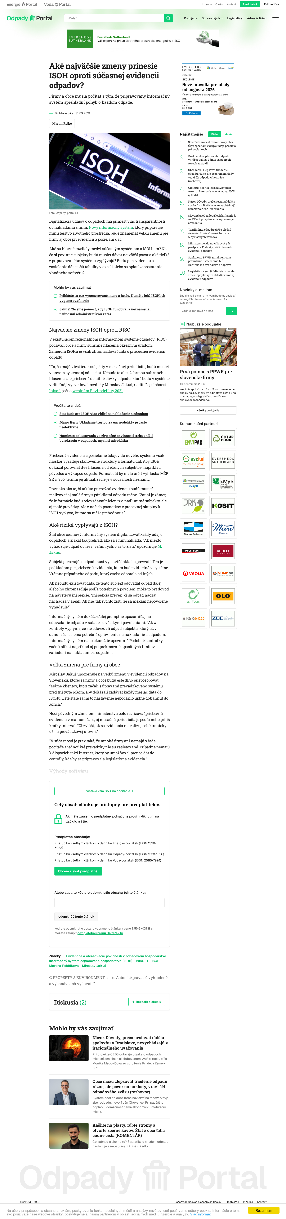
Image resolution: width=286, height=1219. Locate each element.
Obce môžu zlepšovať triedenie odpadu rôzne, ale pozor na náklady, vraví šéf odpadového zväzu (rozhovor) (211, 175)
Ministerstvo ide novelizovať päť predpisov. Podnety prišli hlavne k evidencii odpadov (210, 247)
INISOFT (142, 961)
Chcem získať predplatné (77, 871)
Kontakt (231, 4)
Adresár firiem (257, 18)
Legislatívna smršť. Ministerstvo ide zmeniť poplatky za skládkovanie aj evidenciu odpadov (211, 275)
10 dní (215, 134)
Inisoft (55, 390)
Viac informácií (202, 1213)
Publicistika (64, 113)
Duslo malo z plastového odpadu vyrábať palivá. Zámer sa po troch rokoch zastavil (209, 159)
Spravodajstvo (212, 18)
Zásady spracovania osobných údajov (198, 1202)
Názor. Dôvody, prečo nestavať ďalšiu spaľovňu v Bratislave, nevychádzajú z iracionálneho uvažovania (211, 205)
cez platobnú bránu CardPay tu (100, 933)
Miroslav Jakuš (94, 966)
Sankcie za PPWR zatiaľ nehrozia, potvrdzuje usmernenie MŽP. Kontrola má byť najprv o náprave (209, 261)
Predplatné (250, 4)
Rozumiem (263, 1210)
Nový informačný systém (111, 227)
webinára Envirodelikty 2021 (97, 390)
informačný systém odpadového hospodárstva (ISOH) (90, 961)
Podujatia (190, 18)
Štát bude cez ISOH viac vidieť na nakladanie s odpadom (103, 413)
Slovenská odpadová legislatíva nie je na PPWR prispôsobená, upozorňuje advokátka (212, 219)
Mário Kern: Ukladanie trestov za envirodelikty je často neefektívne (103, 424)
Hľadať (168, 18)
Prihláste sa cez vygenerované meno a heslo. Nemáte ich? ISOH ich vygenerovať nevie (112, 297)
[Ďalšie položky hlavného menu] (275, 18)
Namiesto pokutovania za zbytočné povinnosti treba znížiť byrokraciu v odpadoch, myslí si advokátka (106, 438)
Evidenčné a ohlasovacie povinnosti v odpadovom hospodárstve (116, 956)
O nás (219, 4)
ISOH (156, 961)
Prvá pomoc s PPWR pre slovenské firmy (206, 374)
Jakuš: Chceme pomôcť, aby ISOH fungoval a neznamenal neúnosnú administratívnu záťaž (105, 311)
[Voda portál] (57, 4)
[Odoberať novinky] (231, 311)
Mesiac (229, 134)
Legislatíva (234, 18)
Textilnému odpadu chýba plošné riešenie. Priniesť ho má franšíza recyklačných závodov (209, 233)
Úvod (30, 18)
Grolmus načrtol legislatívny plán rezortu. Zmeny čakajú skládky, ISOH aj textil (211, 191)
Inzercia (207, 4)
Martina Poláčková (64, 966)
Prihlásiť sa (271, 4)
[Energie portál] (22, 4)
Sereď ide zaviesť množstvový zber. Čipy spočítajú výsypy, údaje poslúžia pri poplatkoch (212, 145)
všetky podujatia (208, 410)
